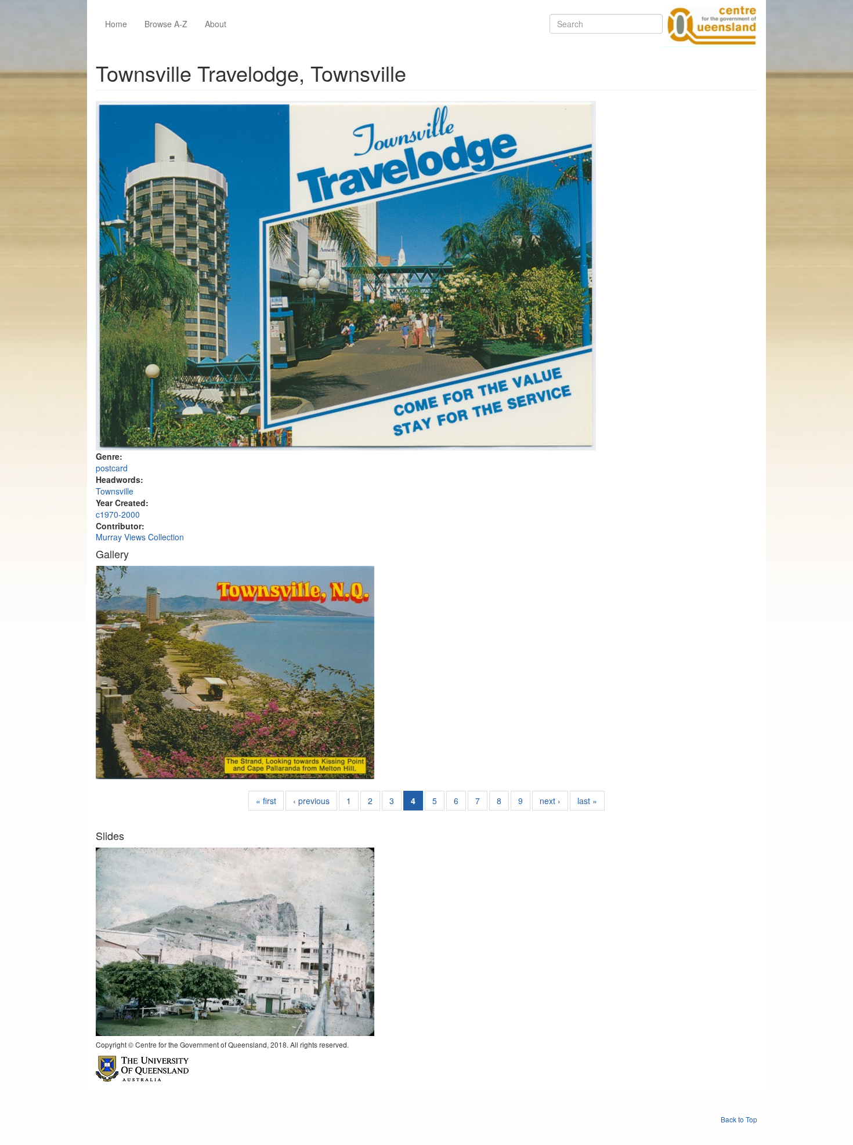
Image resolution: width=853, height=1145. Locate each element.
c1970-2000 (118, 514)
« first (266, 800)
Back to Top (739, 1119)
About (215, 24)
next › (550, 800)
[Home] (710, 24)
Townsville (114, 491)
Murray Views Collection (140, 537)
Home (116, 24)
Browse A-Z (165, 24)
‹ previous (311, 800)
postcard (112, 468)
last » (587, 800)
